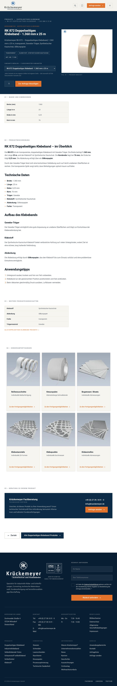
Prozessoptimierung (40, 663)
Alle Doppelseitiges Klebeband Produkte (22, 330)
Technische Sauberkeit (41, 666)
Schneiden (37, 649)
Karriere (64, 656)
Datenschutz (94, 622)
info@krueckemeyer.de (94, 504)
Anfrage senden (96, 5)
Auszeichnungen (67, 663)
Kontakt (93, 649)
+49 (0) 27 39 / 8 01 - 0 (94, 500)
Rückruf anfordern (90, 598)
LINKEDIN (99, 681)
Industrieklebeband (12, 649)
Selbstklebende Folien (13, 652)
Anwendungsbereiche (98, 645)
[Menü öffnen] (109, 5)
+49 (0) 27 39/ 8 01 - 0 (46, 618)
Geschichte (65, 659)
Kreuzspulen (37, 659)
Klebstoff (8, 663)
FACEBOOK (89, 681)
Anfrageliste (94, 652)
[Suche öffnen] (75, 5)
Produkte (9, 19)
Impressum (94, 631)
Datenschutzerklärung (91, 584)
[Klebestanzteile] (23, 429)
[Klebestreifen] (93, 429)
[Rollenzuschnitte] (23, 369)
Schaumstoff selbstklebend (15, 656)
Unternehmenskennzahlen (71, 649)
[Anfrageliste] (82, 5)
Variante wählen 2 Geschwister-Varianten (23, 63)
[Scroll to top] (112, 681)
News (63, 652)
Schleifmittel (9, 659)
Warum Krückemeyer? (69, 645)
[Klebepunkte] (58, 429)
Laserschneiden (39, 652)
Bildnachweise (95, 618)
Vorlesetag (65, 666)
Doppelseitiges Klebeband (28, 19)
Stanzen (36, 645)
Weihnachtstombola (69, 670)
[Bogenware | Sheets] (93, 369)
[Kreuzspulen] (58, 369)
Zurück (12, 535)
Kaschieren (37, 656)
